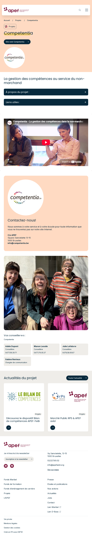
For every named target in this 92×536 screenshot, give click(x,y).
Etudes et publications (57, 484)
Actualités (51, 493)
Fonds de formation (13, 484)
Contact (51, 502)
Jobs (49, 498)
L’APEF (7, 498)
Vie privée (8, 519)
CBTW (20, 532)
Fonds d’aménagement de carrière (19, 488)
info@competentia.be (18, 243)
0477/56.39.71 (11, 353)
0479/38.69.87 (68, 353)
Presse (50, 479)
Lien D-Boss (52, 511)
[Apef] (16, 10)
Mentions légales (10, 523)
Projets (18, 20)
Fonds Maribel (10, 479)
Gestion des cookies (12, 528)
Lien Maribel (53, 507)
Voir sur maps (53, 470)
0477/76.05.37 (40, 353)
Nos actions (52, 488)
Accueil (7, 20)
